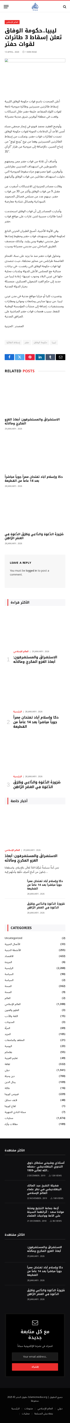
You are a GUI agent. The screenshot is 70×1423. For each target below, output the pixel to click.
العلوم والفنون (12, 1010)
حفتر (27, 342)
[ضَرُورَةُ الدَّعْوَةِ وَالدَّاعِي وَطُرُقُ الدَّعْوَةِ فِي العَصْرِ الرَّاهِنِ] (35, 511)
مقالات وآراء (11, 1124)
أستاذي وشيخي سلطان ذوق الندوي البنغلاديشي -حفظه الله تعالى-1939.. (46, 1166)
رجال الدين (10, 1082)
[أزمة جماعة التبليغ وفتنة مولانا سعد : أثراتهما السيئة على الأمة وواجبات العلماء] (14, 1213)
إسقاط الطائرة (13, 342)
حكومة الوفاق (40, 342)
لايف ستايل (11, 1100)
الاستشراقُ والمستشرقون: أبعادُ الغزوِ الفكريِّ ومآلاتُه (32, 421)
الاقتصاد (9, 956)
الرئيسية (9, 968)
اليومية (8, 1046)
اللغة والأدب (11, 1016)
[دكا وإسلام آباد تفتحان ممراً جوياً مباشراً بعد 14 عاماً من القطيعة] (35, 453)
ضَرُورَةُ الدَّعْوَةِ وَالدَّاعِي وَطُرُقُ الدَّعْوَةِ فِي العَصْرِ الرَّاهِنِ (34, 536)
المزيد (8, 1034)
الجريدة (8, 962)
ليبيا (54, 342)
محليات (9, 1118)
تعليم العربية (11, 1058)
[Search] (64, 6)
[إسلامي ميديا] (35, 7)
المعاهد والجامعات (14, 1040)
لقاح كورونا (10, 1106)
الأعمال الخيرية (12, 944)
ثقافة (7, 1064)
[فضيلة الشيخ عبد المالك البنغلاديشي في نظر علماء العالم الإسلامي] (14, 1190)
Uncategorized (13, 938)
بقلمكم (8, 1052)
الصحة (8, 986)
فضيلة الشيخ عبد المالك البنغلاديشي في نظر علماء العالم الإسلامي (44, 1189)
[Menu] (6, 6)
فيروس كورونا (12, 1094)
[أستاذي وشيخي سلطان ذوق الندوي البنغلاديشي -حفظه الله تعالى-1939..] (14, 1168)
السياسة (9, 974)
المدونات (9, 1022)
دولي (7, 1070)
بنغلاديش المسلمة (43, 1413)
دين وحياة (10, 1076)
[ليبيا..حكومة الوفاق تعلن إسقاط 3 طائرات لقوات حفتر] (35, 61)
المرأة (7, 1028)
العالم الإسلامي (12, 22)
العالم (7, 998)
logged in (31, 570)
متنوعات (28, 1408)
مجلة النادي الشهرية (15, 1112)
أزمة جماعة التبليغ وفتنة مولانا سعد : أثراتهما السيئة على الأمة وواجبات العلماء (45, 1212)
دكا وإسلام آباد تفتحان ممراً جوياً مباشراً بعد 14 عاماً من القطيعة (34, 479)
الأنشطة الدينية (13, 950)
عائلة (7, 1088)
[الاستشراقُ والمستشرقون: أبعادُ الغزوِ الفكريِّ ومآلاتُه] (35, 396)
